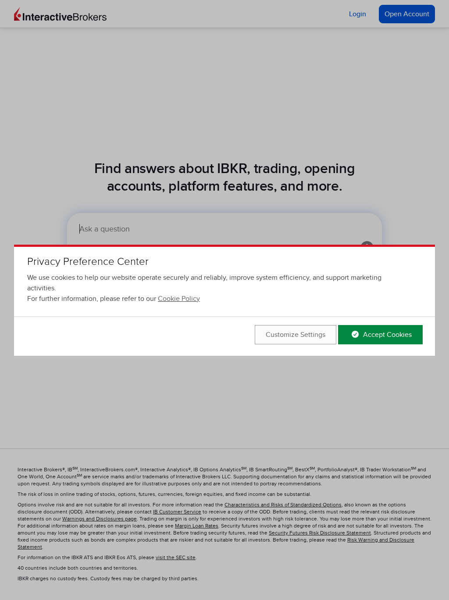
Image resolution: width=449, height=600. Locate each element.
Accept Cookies (386, 334)
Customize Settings (295, 334)
